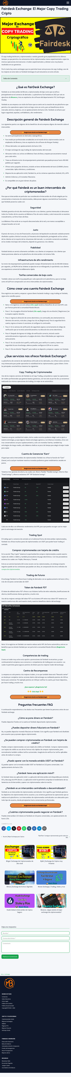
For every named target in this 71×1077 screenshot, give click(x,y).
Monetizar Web (6, 1061)
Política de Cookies (7, 1003)
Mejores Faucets (6, 1028)
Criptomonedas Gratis (8, 1019)
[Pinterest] (19, 828)
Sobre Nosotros (6, 999)
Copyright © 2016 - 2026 (8, 1008)
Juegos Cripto (6, 1065)
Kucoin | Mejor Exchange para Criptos (13, 836)
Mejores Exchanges (7, 1021)
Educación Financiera (7, 1041)
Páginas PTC (5, 1026)
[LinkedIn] (34, 828)
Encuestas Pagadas (7, 1063)
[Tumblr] (29, 828)
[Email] (44, 828)
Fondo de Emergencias (8, 1048)
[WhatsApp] (24, 828)
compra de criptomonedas (10, 569)
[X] (14, 828)
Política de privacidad (8, 1006)
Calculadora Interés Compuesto (10, 1046)
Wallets (4, 1023)
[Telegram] (39, 828)
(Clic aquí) (34, 305)
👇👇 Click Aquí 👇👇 (35, 692)
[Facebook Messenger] (9, 828)
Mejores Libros (6, 1053)
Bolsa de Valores (6, 1044)
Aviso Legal (5, 1001)
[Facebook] (3, 828)
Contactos (5, 997)
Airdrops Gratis (6, 1030)
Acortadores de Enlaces (8, 1068)
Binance (14, 97)
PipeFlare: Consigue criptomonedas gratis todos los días (53, 836)
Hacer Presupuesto (7, 1050)
